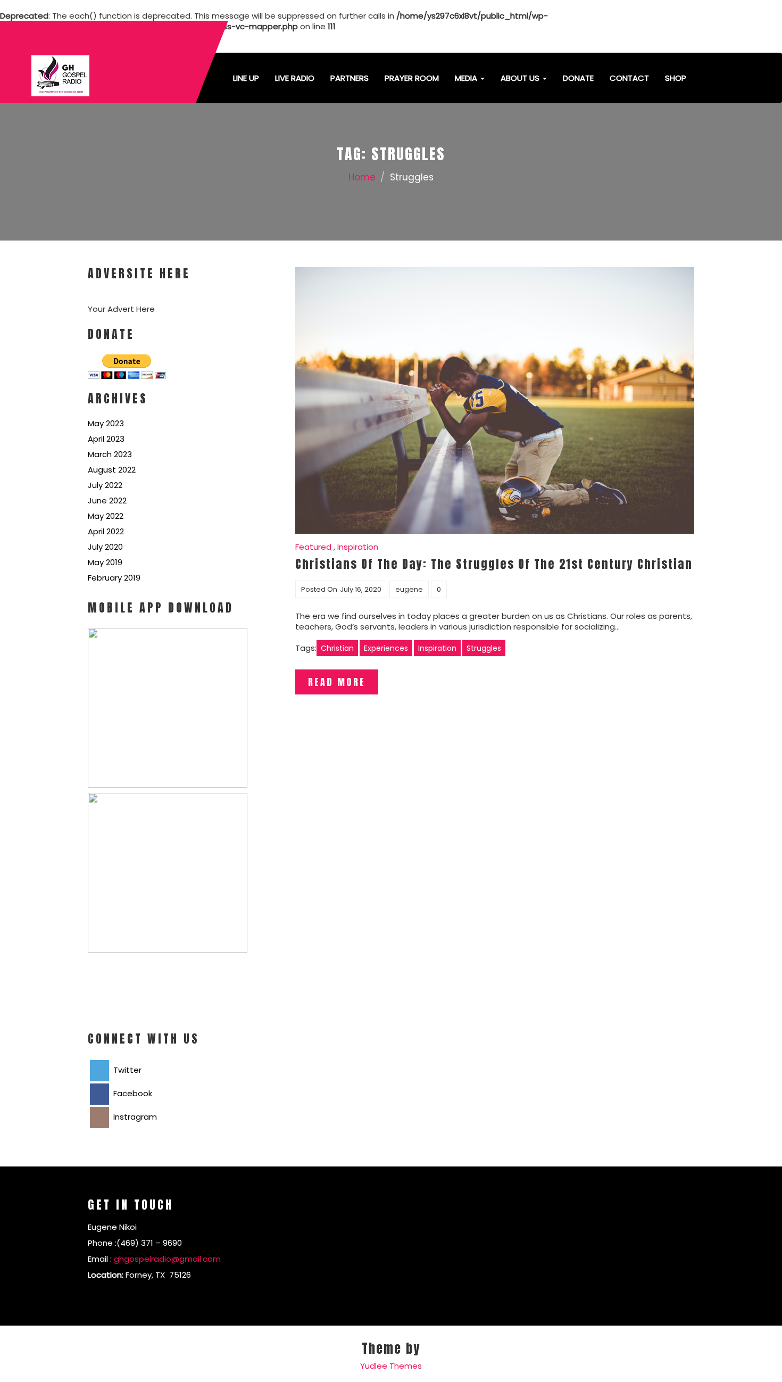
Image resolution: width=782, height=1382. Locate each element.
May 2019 (105, 562)
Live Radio (294, 78)
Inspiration (357, 546)
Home (362, 177)
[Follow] (623, 37)
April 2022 (106, 531)
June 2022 (107, 500)
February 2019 (114, 577)
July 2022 (105, 485)
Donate (578, 78)
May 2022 (105, 516)
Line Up (246, 78)
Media (467, 78)
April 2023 (106, 438)
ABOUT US (521, 78)
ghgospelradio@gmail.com (167, 1258)
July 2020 (105, 546)
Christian (337, 648)
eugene (409, 589)
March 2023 (110, 454)
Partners (349, 78)
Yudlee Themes (391, 1365)
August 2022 (112, 469)
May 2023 (106, 423)
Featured (313, 546)
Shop (675, 78)
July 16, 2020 (360, 589)
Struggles (484, 648)
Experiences (386, 648)
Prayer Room (412, 78)
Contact (629, 78)
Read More (336, 682)
